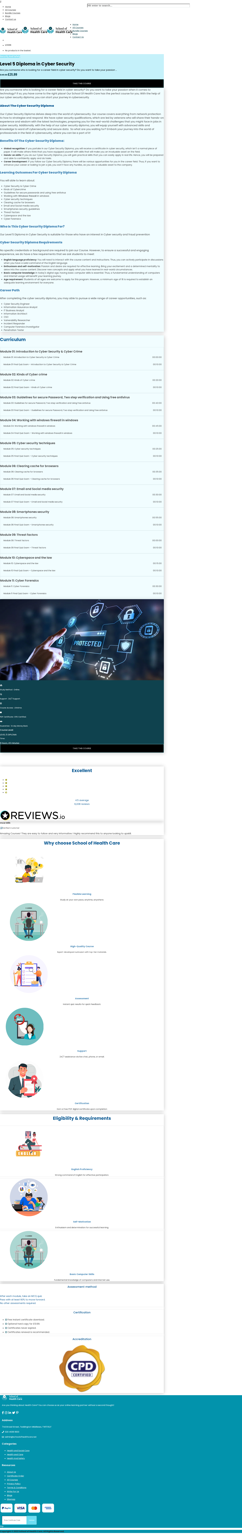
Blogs (7, 16)
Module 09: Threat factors (19, 535)
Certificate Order (15, 1475)
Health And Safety (16, 1458)
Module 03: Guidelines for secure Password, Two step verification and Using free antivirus (65, 397)
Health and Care (15, 1454)
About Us (11, 1472)
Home (8, 6)
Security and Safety (10, 56)
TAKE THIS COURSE (82, 83)
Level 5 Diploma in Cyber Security (37, 64)
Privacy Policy (14, 1483)
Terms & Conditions (16, 1487)
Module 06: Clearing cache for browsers (29, 466)
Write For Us (13, 1491)
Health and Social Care (18, 1450)
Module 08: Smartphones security (24, 512)
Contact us (10, 19)
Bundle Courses (12, 13)
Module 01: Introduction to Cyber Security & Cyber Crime (41, 351)
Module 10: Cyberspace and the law (26, 558)
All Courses (10, 9)
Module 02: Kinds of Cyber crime (23, 374)
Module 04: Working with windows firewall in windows (39, 420)
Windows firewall (27, 195)
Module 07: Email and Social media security (32, 489)
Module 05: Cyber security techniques (27, 443)
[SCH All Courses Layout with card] (82, 679)
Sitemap (11, 1499)
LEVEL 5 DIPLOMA (8, 734)
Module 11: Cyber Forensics (19, 581)
